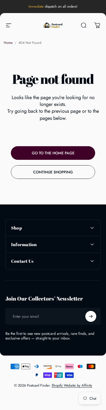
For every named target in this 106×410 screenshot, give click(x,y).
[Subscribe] (90, 316)
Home (8, 42)
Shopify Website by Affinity (72, 385)
